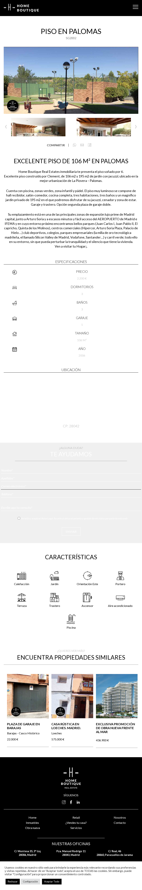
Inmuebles (32, 822)
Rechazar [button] (13, 881)
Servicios (76, 827)
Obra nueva (32, 827)
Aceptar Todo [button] (51, 881)
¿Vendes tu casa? (76, 822)
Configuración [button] (30, 881)
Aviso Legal (47, 518)
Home (32, 817)
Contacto (120, 822)
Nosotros (120, 817)
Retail (76, 817)
